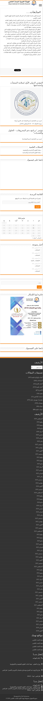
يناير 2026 (40, 441)
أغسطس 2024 (38, 492)
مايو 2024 (40, 502)
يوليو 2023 (40, 534)
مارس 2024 (39, 508)
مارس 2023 (39, 544)
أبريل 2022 (39, 579)
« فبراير (39, 238)
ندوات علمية (39, 409)
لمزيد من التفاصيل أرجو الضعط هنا (32, 139)
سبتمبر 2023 (39, 528)
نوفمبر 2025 (39, 447)
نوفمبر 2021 (39, 595)
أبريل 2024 (39, 505)
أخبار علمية (39, 387)
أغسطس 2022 (38, 566)
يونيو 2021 (40, 611)
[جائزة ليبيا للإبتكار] (26, 316)
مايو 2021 (40, 614)
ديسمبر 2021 (39, 592)
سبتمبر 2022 (39, 563)
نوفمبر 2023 (39, 521)
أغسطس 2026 (38, 418)
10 (33, 228)
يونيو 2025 (40, 460)
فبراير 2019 (39, 627)
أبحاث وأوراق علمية (37, 377)
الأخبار (41, 390)
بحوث (41, 393)
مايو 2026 (40, 428)
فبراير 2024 (39, 512)
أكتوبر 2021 (39, 598)
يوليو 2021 (40, 608)
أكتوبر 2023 (39, 525)
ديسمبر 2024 (39, 480)
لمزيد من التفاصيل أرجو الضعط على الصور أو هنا (28, 120)
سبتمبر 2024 (39, 489)
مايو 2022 (40, 576)
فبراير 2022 (39, 586)
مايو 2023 (40, 541)
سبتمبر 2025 (39, 454)
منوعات (40, 403)
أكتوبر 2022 (39, 560)
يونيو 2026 (40, 425)
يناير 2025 (40, 476)
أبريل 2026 (39, 431)
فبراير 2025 (39, 473)
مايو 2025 (40, 463)
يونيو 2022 (40, 573)
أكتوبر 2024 (39, 486)
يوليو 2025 (40, 457)
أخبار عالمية (39, 384)
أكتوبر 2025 (39, 451)
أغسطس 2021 (38, 605)
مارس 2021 (39, 621)
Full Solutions (25, 696)
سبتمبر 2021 (39, 602)
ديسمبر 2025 (39, 444)
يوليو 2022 (40, 570)
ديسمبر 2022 (39, 553)
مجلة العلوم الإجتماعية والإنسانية (32, 152)
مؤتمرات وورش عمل (37, 400)
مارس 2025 (39, 470)
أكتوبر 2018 (39, 631)
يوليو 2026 (40, 422)
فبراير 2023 (39, 547)
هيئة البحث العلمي (37, 640)
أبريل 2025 (39, 467)
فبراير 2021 (39, 624)
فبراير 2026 (39, 438)
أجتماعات (40, 380)
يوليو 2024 (40, 496)
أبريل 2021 (39, 618)
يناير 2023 (40, 550)
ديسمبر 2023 (39, 518)
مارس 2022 (39, 582)
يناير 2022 (40, 589)
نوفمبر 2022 (39, 557)
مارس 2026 (39, 435)
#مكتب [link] (39, 54)
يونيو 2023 (40, 537)
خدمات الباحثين (38, 396)
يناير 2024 (40, 515)
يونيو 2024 (40, 499)
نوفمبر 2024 (39, 483)
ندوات (41, 406)
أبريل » (34, 238)
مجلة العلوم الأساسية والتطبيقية (32, 150)
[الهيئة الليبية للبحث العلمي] (21, 3)
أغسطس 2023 (38, 531)
